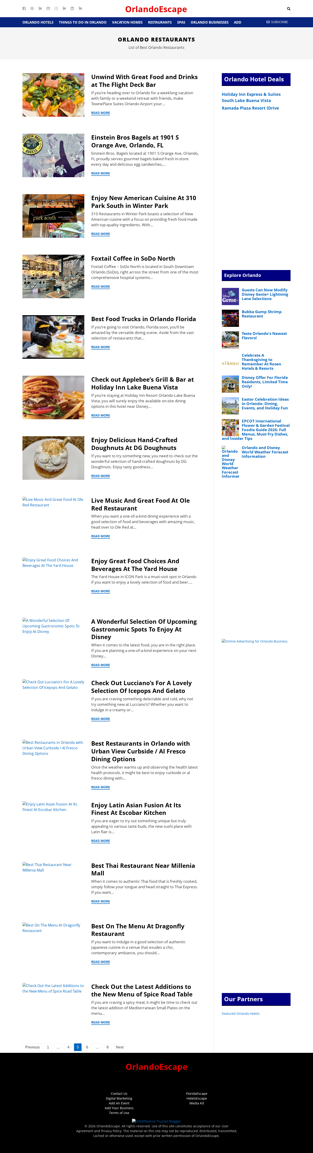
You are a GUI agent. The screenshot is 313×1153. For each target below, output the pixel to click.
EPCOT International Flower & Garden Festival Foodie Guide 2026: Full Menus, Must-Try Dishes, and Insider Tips (256, 429)
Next (120, 1047)
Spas (181, 22)
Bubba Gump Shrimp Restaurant (262, 314)
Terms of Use (119, 1113)
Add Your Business (119, 1108)
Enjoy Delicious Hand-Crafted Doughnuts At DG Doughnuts (134, 444)
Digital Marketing (119, 1098)
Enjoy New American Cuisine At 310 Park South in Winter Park (143, 202)
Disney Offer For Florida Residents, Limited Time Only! (265, 382)
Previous (32, 1047)
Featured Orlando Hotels (241, 1013)
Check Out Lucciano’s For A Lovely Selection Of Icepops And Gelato (141, 687)
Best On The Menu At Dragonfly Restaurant (137, 930)
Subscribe (279, 22)
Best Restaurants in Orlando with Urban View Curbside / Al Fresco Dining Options (140, 751)
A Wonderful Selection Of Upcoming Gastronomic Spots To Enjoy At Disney (144, 629)
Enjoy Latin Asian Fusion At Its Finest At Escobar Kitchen (136, 809)
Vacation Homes (127, 22)
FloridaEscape (196, 1093)
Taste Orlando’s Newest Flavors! (264, 335)
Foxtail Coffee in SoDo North (133, 258)
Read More (100, 112)
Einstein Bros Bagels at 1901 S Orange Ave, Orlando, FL (135, 141)
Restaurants (160, 22)
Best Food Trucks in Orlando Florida (143, 319)
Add (237, 22)
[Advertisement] (256, 191)
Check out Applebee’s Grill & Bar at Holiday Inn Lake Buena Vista (142, 383)
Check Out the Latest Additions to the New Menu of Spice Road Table (141, 990)
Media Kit (196, 1103)
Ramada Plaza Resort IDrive (250, 108)
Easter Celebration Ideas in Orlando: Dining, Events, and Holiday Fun (265, 404)
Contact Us (119, 1093)
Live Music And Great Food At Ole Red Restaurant (140, 504)
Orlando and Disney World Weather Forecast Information (265, 452)
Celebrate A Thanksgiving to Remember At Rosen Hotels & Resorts (261, 362)
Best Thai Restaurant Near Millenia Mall (143, 869)
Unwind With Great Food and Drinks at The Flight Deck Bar (144, 81)
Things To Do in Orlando (83, 22)
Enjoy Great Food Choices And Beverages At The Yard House (135, 565)
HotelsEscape (197, 1098)
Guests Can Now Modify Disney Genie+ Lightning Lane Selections (265, 294)
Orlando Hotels (37, 22)
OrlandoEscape (156, 9)
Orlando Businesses (209, 22)
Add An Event (119, 1103)
